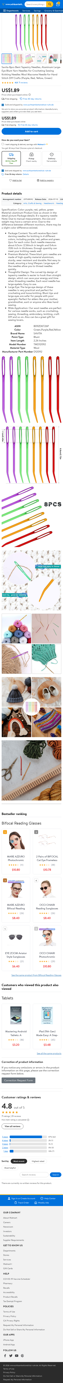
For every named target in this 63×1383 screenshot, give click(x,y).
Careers (6, 1222)
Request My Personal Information (18, 1325)
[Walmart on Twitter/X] (11, 1356)
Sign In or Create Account (23, 1198)
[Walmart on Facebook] (5, 1356)
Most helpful (10, 1167)
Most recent (18, 1161)
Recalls (6, 1287)
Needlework (49, 203)
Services (26, 10)
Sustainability (9, 1235)
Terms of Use (9, 1311)
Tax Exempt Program (12, 1301)
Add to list (17, 180)
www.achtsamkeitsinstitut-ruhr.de (38, 104)
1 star (6, 1151)
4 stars (5, 1140)
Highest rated (38, 1161)
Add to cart (31, 131)
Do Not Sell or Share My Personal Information (24, 1329)
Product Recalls (10, 1296)
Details (26, 174)
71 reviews (23, 82)
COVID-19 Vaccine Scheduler (16, 1278)
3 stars (5, 1144)
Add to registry (47, 180)
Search (55, 1174)
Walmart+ (7, 1263)
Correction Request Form (18, 1080)
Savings (37, 10)
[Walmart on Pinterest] (22, 1356)
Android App (9, 1344)
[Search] (49, 4)
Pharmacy (7, 1283)
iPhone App (8, 1339)
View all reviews (12, 1126)
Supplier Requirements (13, 1240)
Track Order (23, 1202)
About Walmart (10, 1217)
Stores (6, 1255)
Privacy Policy (9, 1316)
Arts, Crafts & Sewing (32, 203)
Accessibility (9, 1292)
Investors (7, 1231)
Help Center (50, 1198)
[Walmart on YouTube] (16, 1356)
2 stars (5, 1147)
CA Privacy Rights (11, 1320)
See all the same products (49, 1053)
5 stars (5, 1137)
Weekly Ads (43, 1202)
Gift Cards (8, 1268)
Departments (12, 10)
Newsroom (8, 1226)
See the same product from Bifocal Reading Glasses (36, 975)
